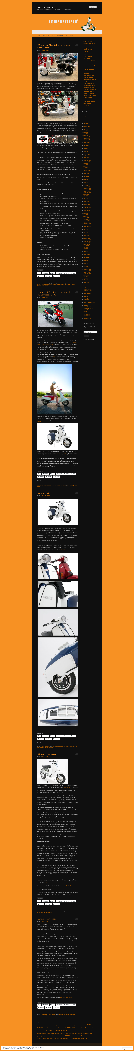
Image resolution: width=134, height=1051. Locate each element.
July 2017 (85, 177)
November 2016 (87, 189)
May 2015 (85, 214)
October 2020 (86, 142)
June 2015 (85, 213)
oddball (88, 85)
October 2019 (86, 154)
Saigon (45, 912)
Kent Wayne (86, 298)
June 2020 (85, 148)
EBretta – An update (46, 754)
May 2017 (85, 180)
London (91, 77)
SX (91, 97)
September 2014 (87, 226)
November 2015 (87, 207)
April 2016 (85, 200)
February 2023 (86, 125)
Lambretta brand (87, 71)
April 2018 (85, 166)
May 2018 (85, 164)
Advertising (91, 43)
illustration (88, 62)
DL (84, 49)
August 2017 (86, 176)
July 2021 (85, 130)
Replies (51, 747)
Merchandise (60, 35)
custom (93, 46)
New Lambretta (88, 83)
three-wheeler (87, 98)
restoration (86, 89)
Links (66, 35)
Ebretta (39, 421)
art (94, 43)
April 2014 (85, 233)
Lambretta (64, 746)
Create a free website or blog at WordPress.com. (56, 1046)
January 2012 (86, 267)
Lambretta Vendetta (88, 75)
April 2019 (85, 155)
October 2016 (86, 191)
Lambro (84, 77)
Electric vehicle (52, 284)
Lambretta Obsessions (89, 302)
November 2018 (87, 160)
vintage (89, 103)
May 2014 (85, 232)
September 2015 (87, 210)
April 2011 (85, 281)
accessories (85, 43)
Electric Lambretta (70, 283)
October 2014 (86, 225)
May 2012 (85, 261)
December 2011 (87, 269)
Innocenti (85, 65)
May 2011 (85, 279)
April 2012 (85, 263)
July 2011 (85, 276)
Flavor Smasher (87, 293)
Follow (86, 335)
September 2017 (87, 175)
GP (84, 62)
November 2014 (87, 223)
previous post (67, 787)
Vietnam (39, 285)
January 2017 (86, 186)
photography (87, 87)
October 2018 (86, 161)
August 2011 (86, 275)
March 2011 (86, 282)
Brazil (94, 45)
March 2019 (86, 157)
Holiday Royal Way (87, 306)
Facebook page (70, 885)
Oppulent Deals (87, 318)
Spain (89, 97)
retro (91, 89)
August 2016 (86, 194)
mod (89, 79)
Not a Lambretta (48, 483)
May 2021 (85, 133)
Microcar (85, 79)
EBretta (54, 283)
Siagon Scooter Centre (70, 284)
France (85, 60)
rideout (94, 89)
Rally (93, 87)
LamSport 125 (48, 485)
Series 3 (85, 95)
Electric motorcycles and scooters (49, 1027)
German (88, 60)
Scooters (47, 746)
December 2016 (87, 188)
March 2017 (86, 183)
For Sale (53, 35)
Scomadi (63, 549)
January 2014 (86, 238)
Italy (93, 65)
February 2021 (86, 136)
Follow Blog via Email (88, 323)
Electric (43, 283)
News (43, 483)
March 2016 (86, 201)
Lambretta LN (86, 73)
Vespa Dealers (86, 300)
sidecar (94, 95)
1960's (88, 41)
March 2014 (86, 235)
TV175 (94, 99)
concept (89, 46)
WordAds (85, 305)
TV (92, 98)
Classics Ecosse (87, 312)
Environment (40, 912)
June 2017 (85, 179)
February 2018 (86, 167)
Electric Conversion (61, 283)
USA (84, 101)
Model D (93, 79)
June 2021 (85, 132)
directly (47, 882)
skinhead (85, 97)
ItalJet (70, 483)
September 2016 (87, 192)
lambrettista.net (45, 7)
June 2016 (85, 197)
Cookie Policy (31, 1048)
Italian (90, 65)
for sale (92, 58)
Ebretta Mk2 (43, 493)
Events (89, 56)
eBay (87, 49)
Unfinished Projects (88, 308)
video (93, 101)
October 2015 (86, 208)
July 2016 (85, 195)
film (92, 56)
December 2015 (87, 206)
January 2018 (86, 169)
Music (93, 81)
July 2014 (85, 229)
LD (87, 77)
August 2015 (86, 211)
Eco (57, 746)
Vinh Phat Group (70, 485)
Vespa (88, 101)
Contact (71, 35)
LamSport (42, 485)
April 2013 (85, 251)
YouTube (86, 106)
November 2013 (87, 241)
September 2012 (87, 256)
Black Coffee (86, 317)
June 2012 (85, 260)
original (93, 85)
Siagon (42, 747)
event (86, 56)
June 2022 (85, 127)
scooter (39, 747)
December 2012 (87, 253)
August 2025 (86, 123)
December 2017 (87, 170)
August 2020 (86, 145)
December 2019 (87, 152)
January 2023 (86, 126)
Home (39, 35)
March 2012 (86, 264)
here (54, 356)
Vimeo (85, 103)
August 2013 (86, 245)
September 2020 (87, 144)
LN (89, 77)
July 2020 (85, 147)
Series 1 (85, 93)
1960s (91, 41)
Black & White (89, 45)
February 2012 (86, 266)
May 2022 (85, 129)
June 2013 (85, 248)
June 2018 (85, 163)
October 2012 (86, 254)
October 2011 (86, 272)
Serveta (90, 95)
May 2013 (85, 250)
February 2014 (86, 236)
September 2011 (87, 273)
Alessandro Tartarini (59, 483)
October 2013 (86, 242)
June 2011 (85, 278)
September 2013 (87, 244)
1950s (84, 41)
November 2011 (87, 270)
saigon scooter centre (72, 746)
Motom (53, 485)
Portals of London (87, 292)
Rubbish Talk (86, 295)
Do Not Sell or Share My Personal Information (78, 1046)
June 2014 (85, 231)
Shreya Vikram (86, 296)
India (92, 62)
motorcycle (85, 81)
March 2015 (86, 217)
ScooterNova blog (61, 453)
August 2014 (86, 228)
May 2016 (85, 198)
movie (90, 81)
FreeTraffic (86, 299)
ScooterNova (86, 303)
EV (63, 284)
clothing (85, 46)
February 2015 (86, 219)
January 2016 (86, 204)
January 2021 (86, 138)
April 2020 (85, 151)
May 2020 (85, 150)
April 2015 (85, 216)
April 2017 (85, 182)
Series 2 (47, 283)
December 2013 (87, 239)
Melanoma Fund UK (88, 290)
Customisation (45, 911)
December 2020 (87, 139)
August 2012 (86, 257)
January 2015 (86, 220)
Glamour (93, 60)
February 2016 (86, 203)
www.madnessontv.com (89, 320)
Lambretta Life (52, 911)
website (62, 885)
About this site (46, 35)
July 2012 (85, 259)
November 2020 (87, 141)
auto (84, 45)
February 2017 (86, 185)
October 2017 (86, 173)
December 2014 (87, 222)
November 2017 (87, 172)
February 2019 (86, 158)
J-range (85, 66)
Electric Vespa (59, 284)
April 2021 (85, 135)
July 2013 (85, 247)
